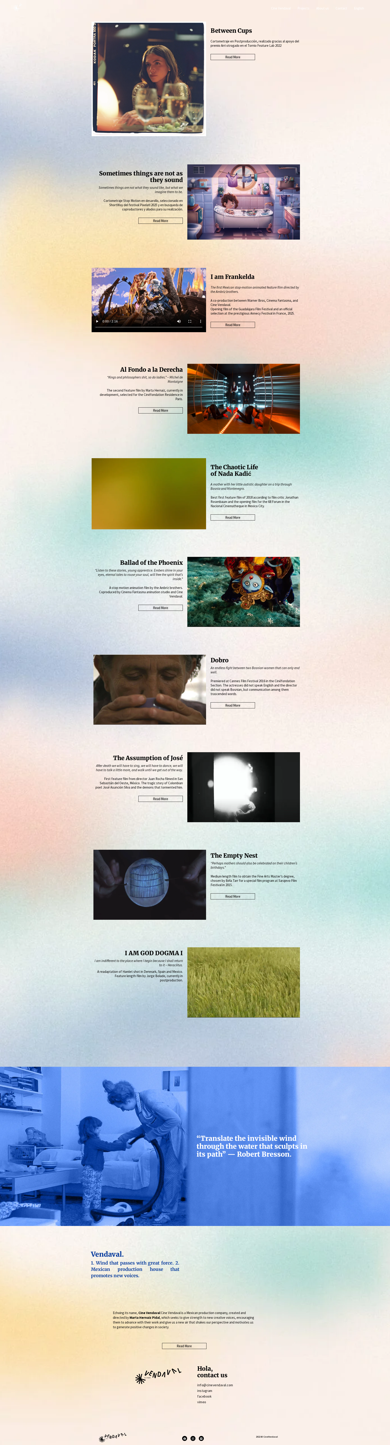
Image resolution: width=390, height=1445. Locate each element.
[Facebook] (184, 1438)
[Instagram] (192, 1438)
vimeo (201, 1402)
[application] (243, 399)
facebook (204, 1396)
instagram (204, 1391)
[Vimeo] (201, 1438)
